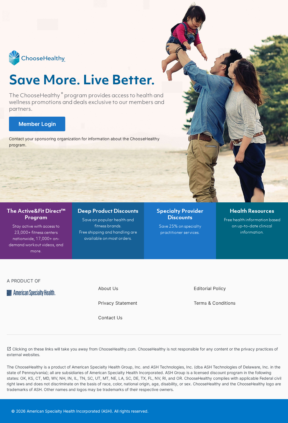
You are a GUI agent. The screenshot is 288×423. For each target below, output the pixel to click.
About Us (108, 288)
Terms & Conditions (214, 303)
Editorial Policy (210, 288)
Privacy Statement (117, 303)
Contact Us (110, 317)
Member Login (37, 124)
